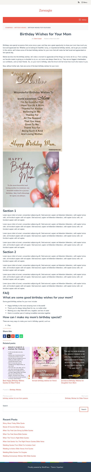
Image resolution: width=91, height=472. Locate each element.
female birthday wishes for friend (44, 380)
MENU (84, 20)
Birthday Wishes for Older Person (76, 397)
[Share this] (4, 336)
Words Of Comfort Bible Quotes (14, 427)
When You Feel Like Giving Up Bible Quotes (18, 430)
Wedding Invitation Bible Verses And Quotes (18, 448)
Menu (85, 2)
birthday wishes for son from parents (15, 397)
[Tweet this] (9, 336)
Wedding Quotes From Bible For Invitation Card (19, 445)
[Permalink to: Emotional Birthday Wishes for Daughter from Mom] (74, 363)
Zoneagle (45, 10)
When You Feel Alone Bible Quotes (15, 434)
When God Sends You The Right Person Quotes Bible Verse (23, 441)
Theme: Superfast (57, 467)
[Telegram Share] (17, 336)
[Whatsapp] (21, 336)
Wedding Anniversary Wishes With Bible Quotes (19, 456)
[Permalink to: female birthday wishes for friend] (45, 363)
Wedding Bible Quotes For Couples (15, 452)
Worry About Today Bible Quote (14, 423)
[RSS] (78, 2)
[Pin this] (13, 336)
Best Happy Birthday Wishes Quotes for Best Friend (13, 381)
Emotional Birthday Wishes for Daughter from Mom (72, 381)
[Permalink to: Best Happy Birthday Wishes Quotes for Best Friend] (16, 363)
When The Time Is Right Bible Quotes (16, 438)
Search (5, 406)
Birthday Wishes (15, 389)
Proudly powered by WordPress (38, 467)
